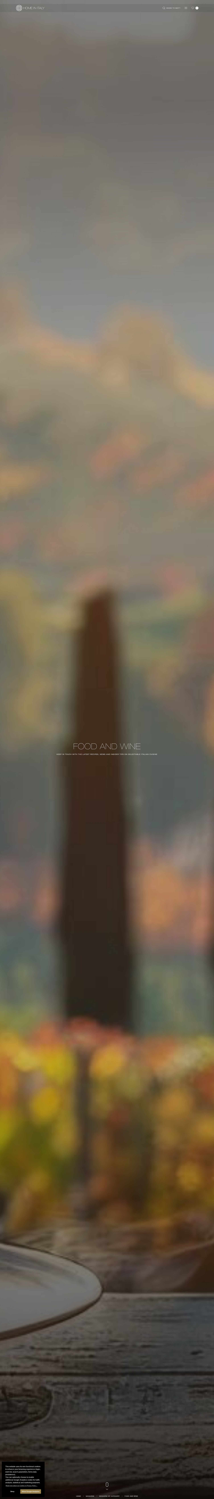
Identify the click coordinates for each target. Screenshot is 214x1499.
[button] (21, 1485)
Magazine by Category (109, 1496)
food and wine (131, 1496)
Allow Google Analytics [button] (30, 1491)
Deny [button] (12, 1491)
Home (78, 1496)
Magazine (90, 1496)
